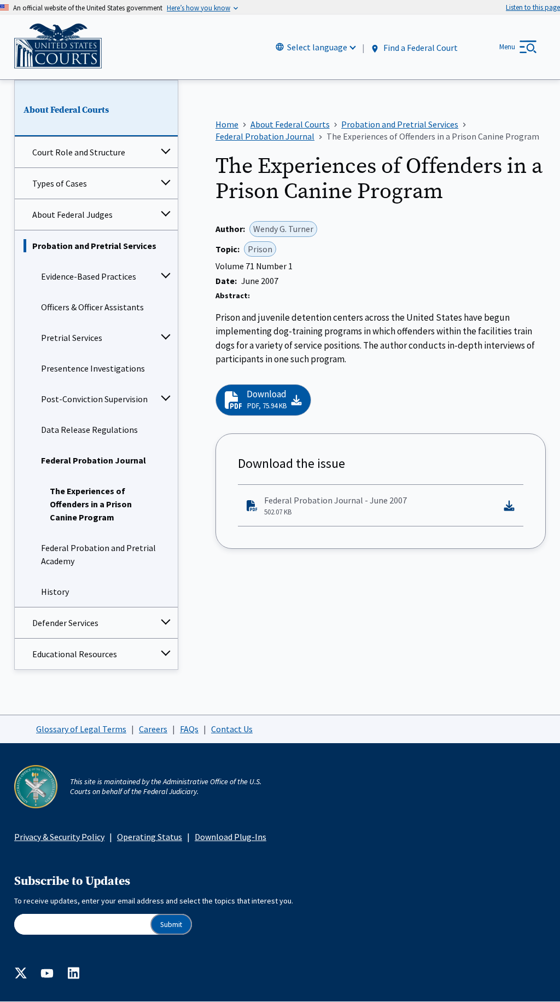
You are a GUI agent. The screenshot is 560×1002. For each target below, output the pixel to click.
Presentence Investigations (93, 368)
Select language (317, 47)
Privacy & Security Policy (59, 836)
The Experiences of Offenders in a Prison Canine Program (91, 504)
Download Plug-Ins (230, 836)
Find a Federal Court (420, 47)
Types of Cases (59, 183)
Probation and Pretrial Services (94, 245)
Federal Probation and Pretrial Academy (98, 554)
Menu (507, 46)
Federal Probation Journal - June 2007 (335, 506)
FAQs (189, 728)
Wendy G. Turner (283, 228)
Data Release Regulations (89, 429)
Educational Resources (74, 653)
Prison (260, 249)
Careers (153, 728)
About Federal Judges (72, 214)
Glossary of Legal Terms (81, 728)
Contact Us (232, 728)
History (55, 591)
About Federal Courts (66, 110)
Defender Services (65, 622)
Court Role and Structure (78, 152)
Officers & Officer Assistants (92, 307)
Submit (171, 924)
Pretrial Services (71, 337)
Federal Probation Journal (93, 460)
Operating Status (149, 836)
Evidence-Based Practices (88, 276)
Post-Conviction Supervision (94, 398)
